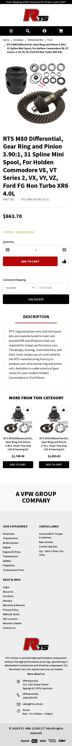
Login (6, 587)
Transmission (10, 538)
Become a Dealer (12, 623)
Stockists (8, 596)
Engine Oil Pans (11, 552)
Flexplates (9, 565)
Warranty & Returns (14, 605)
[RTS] (36, 15)
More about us (36, 674)
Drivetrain (8, 533)
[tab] (36, 318)
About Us (8, 591)
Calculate (36, 299)
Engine (7, 547)
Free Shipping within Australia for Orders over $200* (36, 2)
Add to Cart (30, 261)
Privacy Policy (10, 610)
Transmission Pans (13, 570)
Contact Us (9, 628)
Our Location (10, 619)
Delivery (7, 600)
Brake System (10, 543)
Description (36, 316)
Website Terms (11, 614)
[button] (11, 31)
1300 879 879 (30, 697)
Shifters (7, 561)
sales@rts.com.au (33, 704)
